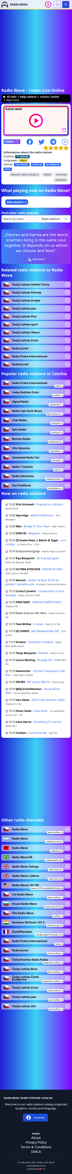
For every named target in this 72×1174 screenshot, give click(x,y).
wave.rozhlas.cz (30, 174)
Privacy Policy (36, 1142)
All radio (12, 96)
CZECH (23, 160)
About (36, 1137)
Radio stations (28, 96)
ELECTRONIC (21, 164)
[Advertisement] (36, 45)
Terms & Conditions (36, 1147)
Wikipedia (60, 179)
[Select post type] (53, 218)
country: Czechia (49, 96)
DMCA (36, 1151)
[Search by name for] (36, 219)
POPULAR (37, 164)
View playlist (15, 202)
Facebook (61, 174)
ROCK (8, 169)
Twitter (47, 174)
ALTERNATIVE (53, 164)
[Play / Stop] (48, 4)
